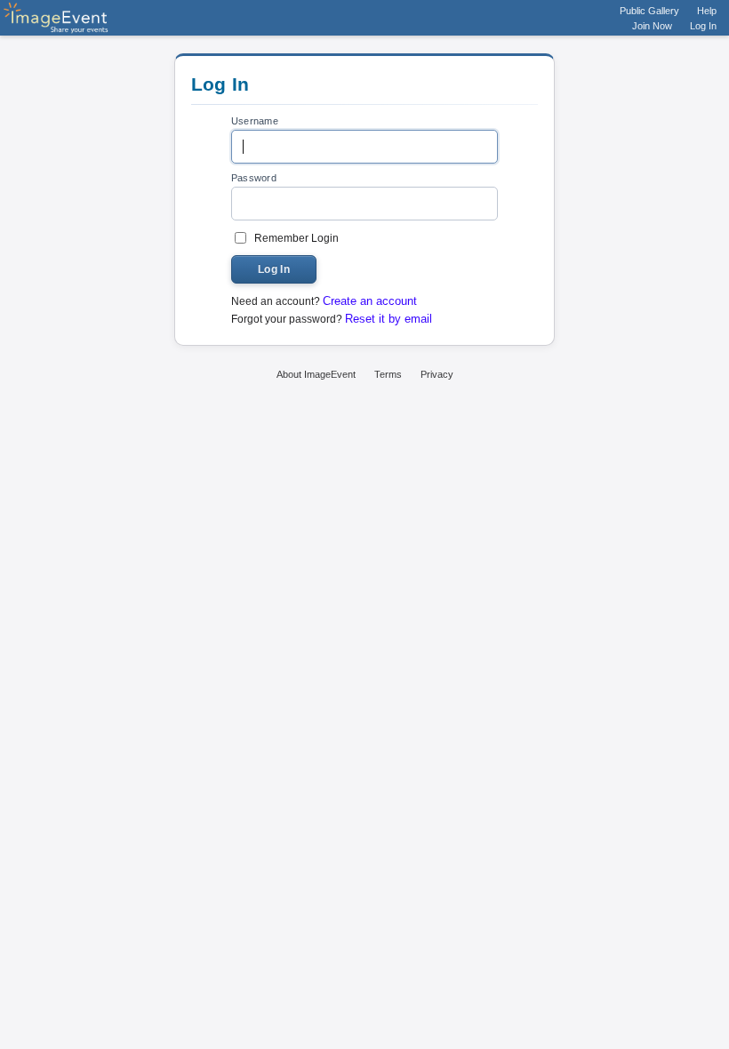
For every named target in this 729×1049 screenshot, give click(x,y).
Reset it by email (388, 318)
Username (254, 121)
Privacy (437, 374)
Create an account (370, 301)
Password (253, 177)
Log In (703, 25)
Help (707, 10)
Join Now (652, 25)
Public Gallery (649, 10)
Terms (388, 374)
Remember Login (296, 238)
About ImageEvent (316, 374)
